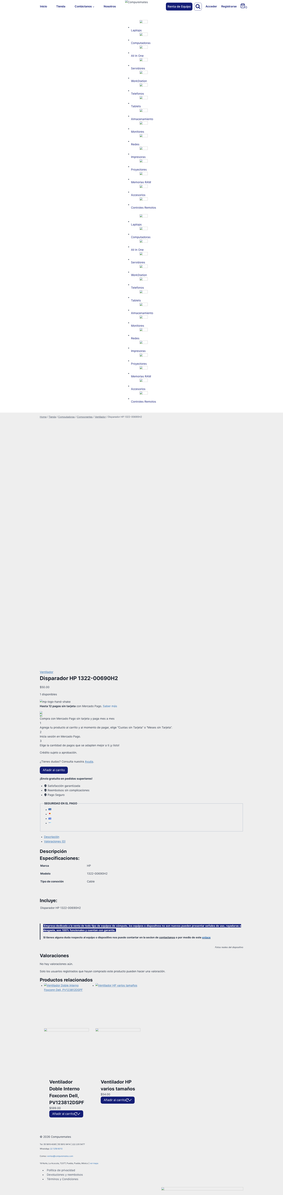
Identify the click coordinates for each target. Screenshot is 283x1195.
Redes (135, 144)
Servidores (138, 68)
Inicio (43, 6)
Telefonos (137, 93)
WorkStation (139, 81)
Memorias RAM (141, 182)
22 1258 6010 (56, 1148)
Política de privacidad (61, 1170)
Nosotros (110, 6)
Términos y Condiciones (62, 1179)
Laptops (136, 30)
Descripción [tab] (51, 836)
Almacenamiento (142, 119)
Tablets (136, 106)
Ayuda (89, 761)
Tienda (60, 6)
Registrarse (229, 6)
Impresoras (138, 157)
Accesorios (138, 195)
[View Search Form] (198, 6)
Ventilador (46, 672)
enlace (206, 937)
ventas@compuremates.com (60, 1156)
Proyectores (139, 169)
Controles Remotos (143, 207)
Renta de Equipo (179, 6)
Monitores (137, 131)
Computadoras (141, 43)
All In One (137, 55)
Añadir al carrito (54, 770)
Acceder (211, 6)
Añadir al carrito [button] (63, 1113)
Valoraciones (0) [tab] (55, 841)
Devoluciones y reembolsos (65, 1174)
